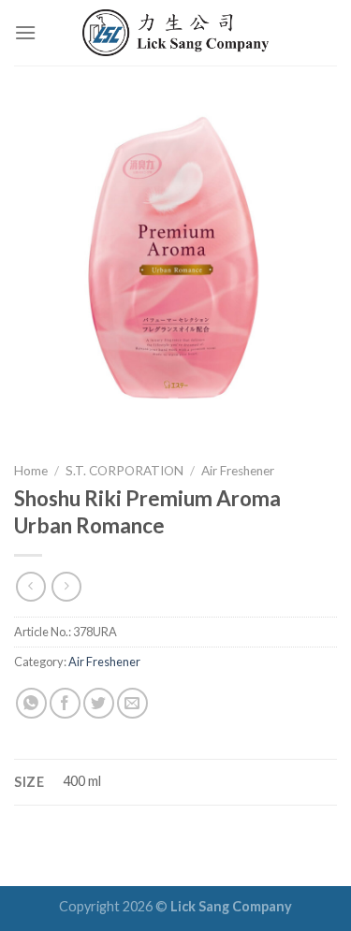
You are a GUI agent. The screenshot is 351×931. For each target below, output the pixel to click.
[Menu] (25, 32)
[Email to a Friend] (132, 703)
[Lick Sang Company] (176, 32)
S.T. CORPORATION (124, 470)
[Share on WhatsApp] (31, 703)
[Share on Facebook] (65, 703)
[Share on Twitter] (98, 703)
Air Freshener (237, 470)
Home (31, 470)
